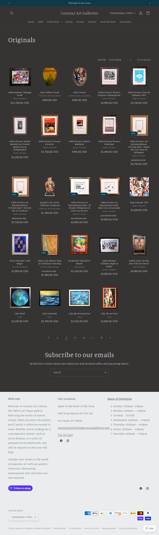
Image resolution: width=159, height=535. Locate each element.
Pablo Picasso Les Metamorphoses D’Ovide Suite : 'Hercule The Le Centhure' (20, 206)
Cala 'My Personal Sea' (79, 313)
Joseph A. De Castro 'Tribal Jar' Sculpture (50, 203)
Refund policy (60, 528)
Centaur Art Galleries (24, 528)
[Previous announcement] (9, 3)
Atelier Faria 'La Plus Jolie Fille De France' (139, 262)
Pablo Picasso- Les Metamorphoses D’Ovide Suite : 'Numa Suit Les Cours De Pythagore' (139, 147)
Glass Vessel (79, 92)
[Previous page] (48, 337)
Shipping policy (109, 528)
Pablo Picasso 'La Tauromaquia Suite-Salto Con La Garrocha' (109, 205)
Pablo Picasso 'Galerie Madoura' (79, 142)
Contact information (128, 528)
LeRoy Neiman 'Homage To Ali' (20, 93)
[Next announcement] (149, 3)
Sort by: (102, 59)
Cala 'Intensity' (49, 313)
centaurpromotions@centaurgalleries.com (84, 427)
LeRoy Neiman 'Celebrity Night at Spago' (109, 263)
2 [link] (66, 337)
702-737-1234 (65, 434)
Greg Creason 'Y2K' (139, 202)
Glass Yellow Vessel (49, 92)
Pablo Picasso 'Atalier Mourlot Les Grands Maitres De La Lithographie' (19, 145)
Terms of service (91, 528)
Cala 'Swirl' (20, 313)
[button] (11, 13)
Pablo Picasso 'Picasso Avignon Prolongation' (109, 93)
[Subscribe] (105, 372)
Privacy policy (75, 528)
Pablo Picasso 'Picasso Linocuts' (50, 142)
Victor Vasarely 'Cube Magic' (20, 262)
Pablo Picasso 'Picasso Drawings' (109, 142)
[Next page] (110, 337)
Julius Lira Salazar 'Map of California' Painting (49, 262)
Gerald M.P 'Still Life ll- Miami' (79, 262)
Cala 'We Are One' (109, 313)
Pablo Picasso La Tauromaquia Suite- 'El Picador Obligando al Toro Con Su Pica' (79, 206)
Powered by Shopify (42, 528)
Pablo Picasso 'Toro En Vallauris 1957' (139, 93)
